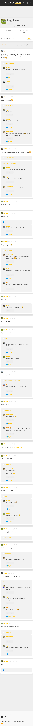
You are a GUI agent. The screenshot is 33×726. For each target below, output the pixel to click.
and (9, 63)
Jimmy (8, 81)
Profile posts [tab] (6, 45)
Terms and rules (12, 721)
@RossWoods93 (18, 447)
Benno (8, 226)
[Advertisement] (16, 12)
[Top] (30, 721)
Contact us (4, 721)
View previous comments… (9, 163)
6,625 (9, 33)
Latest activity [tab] (17, 45)
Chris (5, 97)
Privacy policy (21, 721)
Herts (29, 26)
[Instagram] (5, 717)
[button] (2, 2)
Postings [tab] (27, 45)
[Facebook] (2, 717)
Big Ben (8, 67)
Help (27, 721)
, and (12, 380)
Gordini (8, 500)
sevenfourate (9, 131)
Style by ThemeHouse (9, 714)
